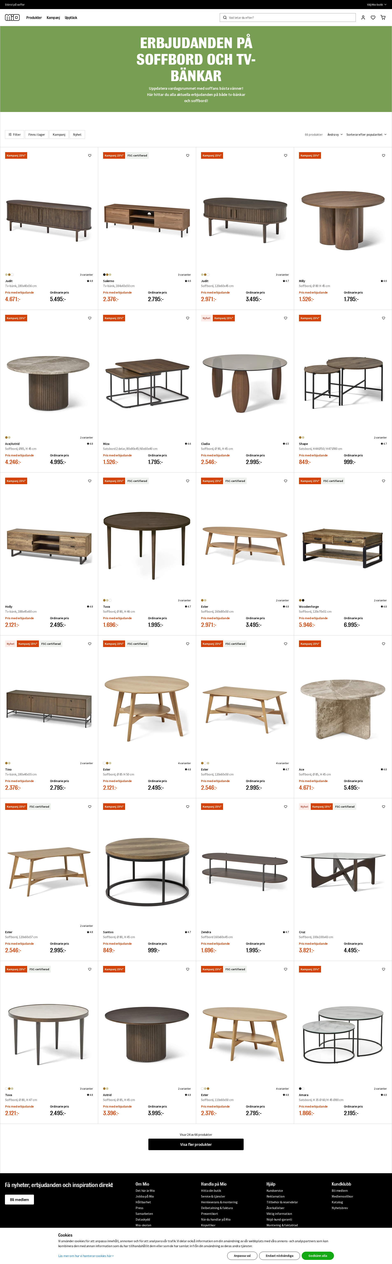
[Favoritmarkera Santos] (187, 806)
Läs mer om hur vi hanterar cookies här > (86, 1256)
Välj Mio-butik (375, 4)
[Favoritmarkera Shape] (383, 318)
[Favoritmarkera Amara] (383, 969)
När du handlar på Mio (216, 1219)
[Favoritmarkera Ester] (285, 481)
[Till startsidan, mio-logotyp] (12, 17)
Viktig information (279, 1214)
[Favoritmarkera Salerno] (187, 155)
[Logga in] (363, 17)
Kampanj (59, 134)
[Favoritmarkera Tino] (89, 643)
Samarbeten (144, 1214)
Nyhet (77, 134)
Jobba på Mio (145, 1196)
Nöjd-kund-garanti (279, 1219)
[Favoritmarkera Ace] (383, 643)
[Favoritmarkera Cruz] (383, 806)
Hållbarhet (143, 1202)
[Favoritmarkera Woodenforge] (383, 481)
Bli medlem (19, 1199)
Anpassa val (242, 1256)
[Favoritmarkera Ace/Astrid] (89, 318)
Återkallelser (275, 1208)
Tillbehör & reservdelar (282, 1202)
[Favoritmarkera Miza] (187, 318)
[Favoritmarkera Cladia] (285, 318)
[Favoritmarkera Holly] (89, 481)
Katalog (337, 1202)
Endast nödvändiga (279, 1256)
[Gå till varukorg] (383, 17)
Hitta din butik (211, 1190)
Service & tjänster (213, 1196)
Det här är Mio (145, 1190)
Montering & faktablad (282, 1225)
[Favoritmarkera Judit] (89, 155)
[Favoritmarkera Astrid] (187, 969)
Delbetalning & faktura (217, 1208)
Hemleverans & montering (219, 1202)
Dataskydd (143, 1219)
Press (139, 1208)
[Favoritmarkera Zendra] (285, 806)
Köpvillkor (208, 1225)
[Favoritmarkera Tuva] (187, 481)
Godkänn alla (317, 1256)
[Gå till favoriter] (373, 17)
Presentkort (209, 1214)
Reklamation (275, 1196)
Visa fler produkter (196, 1144)
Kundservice (274, 1190)
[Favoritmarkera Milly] (383, 155)
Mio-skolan (143, 1225)
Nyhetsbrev (340, 1208)
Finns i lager (36, 134)
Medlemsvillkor (342, 1196)
